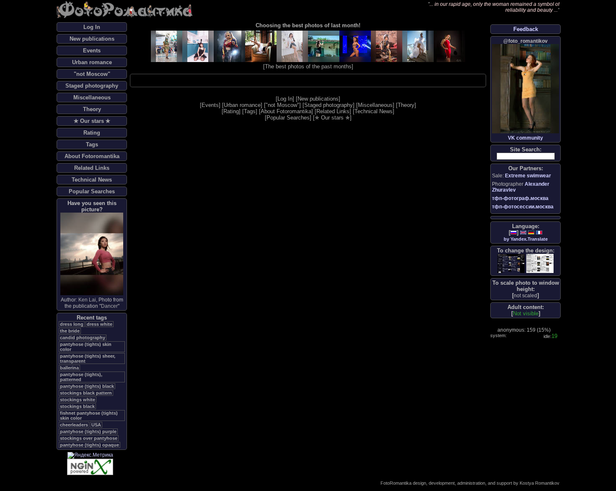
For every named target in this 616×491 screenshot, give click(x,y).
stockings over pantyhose (88, 438)
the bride (70, 330)
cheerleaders (74, 424)
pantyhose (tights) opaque (89, 444)
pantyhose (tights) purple (88, 431)
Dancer (109, 306)
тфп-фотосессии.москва (523, 207)
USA (96, 424)
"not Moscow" (92, 74)
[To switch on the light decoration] (540, 263)
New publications (92, 39)
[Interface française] (539, 232)
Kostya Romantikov (539, 483)
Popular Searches (92, 191)
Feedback (525, 29)
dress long (71, 324)
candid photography (82, 337)
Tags (92, 144)
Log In (91, 27)
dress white (99, 324)
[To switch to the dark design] (511, 263)
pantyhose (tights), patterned (81, 377)
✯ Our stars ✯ (92, 121)
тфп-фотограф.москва (520, 198)
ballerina (69, 367)
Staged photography (91, 86)
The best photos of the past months (308, 66)
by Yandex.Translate (526, 239)
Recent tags (92, 317)
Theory (92, 109)
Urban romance (92, 62)
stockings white (77, 399)
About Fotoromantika (92, 156)
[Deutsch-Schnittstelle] (531, 232)
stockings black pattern (86, 392)
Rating (91, 133)
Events (92, 50)
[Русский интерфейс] (513, 232)
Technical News (92, 180)
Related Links (91, 168)
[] (525, 295)
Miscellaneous (92, 97)
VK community (525, 138)
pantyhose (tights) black (87, 386)
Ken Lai (87, 300)
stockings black (77, 406)
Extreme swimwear (528, 176)
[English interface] (523, 232)
